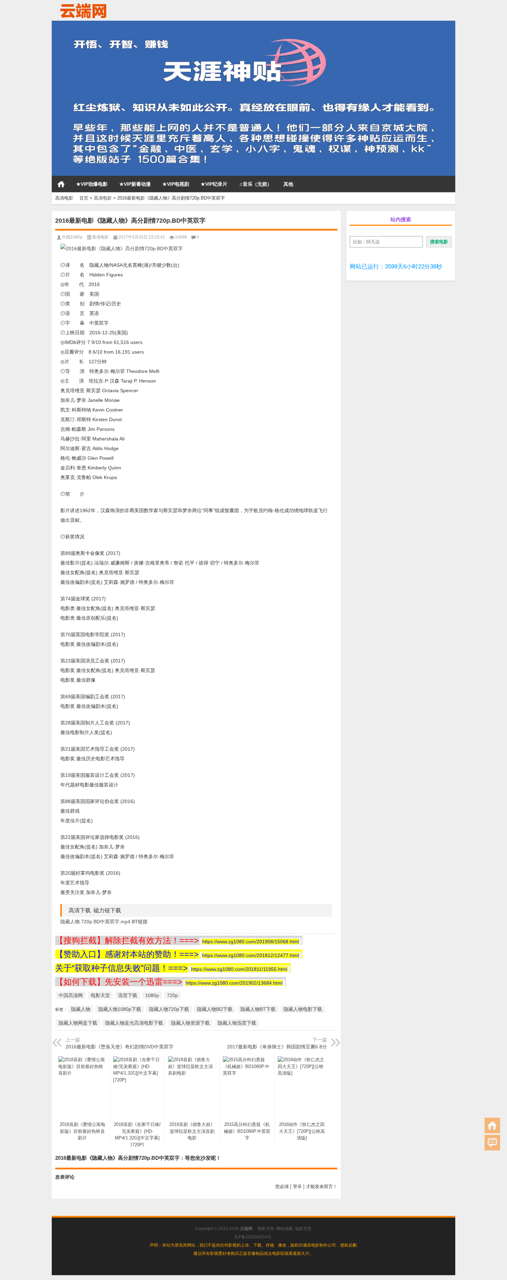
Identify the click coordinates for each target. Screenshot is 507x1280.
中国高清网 (71, 995)
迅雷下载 (127, 995)
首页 (61, 184)
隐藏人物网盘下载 (78, 1023)
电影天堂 (100, 995)
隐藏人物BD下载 (214, 1009)
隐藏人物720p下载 (169, 1009)
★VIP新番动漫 (135, 184)
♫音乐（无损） (255, 184)
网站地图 (284, 1228)
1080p (152, 995)
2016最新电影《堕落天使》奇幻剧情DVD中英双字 (119, 1046)
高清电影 (103, 198)
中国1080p (72, 237)
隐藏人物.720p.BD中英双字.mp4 (95, 921)
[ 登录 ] (297, 1186)
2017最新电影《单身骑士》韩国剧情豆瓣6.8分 (277, 1046)
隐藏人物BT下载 (258, 1009)
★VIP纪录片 (214, 184)
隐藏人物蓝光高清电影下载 (134, 1023)
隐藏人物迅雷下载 (237, 1023)
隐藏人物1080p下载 (119, 1009)
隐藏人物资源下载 (190, 1023)
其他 (288, 184)
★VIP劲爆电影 (92, 184)
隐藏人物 (80, 1009)
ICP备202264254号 (253, 1237)
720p (172, 995)
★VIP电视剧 (175, 184)
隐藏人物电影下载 (303, 1009)
